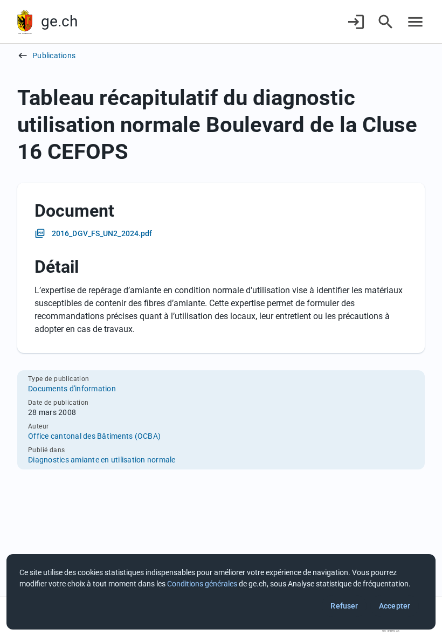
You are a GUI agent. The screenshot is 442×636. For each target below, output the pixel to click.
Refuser (344, 606)
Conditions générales (202, 583)
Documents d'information (72, 388)
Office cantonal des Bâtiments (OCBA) (94, 436)
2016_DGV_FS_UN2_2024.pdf (102, 233)
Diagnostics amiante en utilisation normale (102, 459)
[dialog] (221, 592)
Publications (53, 55)
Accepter (394, 606)
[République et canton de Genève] (24, 22)
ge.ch (59, 21)
